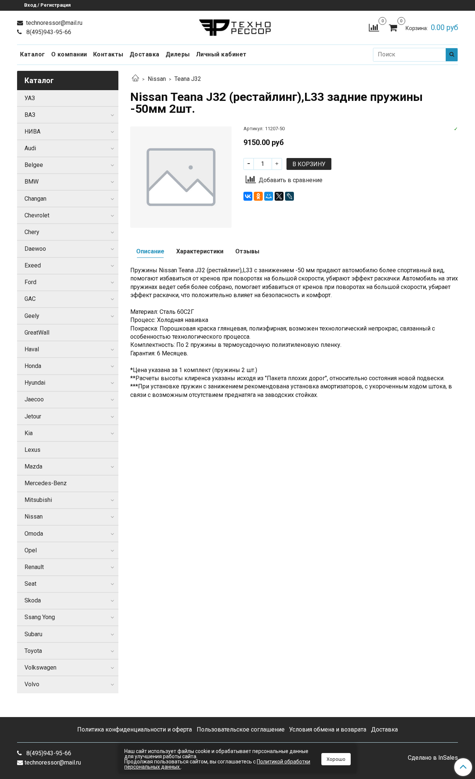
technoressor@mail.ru (53, 22)
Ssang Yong (39, 617)
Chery (31, 232)
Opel (30, 550)
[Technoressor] (237, 25)
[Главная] (135, 78)
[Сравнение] (374, 27)
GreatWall (36, 332)
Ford (30, 282)
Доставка (145, 54)
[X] (279, 196)
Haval (31, 349)
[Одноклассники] (258, 196)
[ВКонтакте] (247, 196)
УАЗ (29, 98)
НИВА (32, 131)
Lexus (32, 449)
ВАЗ (29, 114)
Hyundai (34, 382)
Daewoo (35, 248)
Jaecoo (34, 399)
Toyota (33, 650)
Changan (35, 198)
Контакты (108, 54)
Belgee (33, 164)
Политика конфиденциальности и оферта (134, 729)
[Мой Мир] (268, 196)
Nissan (157, 78)
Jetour (32, 416)
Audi (30, 148)
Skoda (32, 600)
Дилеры (178, 54)
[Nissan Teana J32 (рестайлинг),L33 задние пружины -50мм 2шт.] (181, 176)
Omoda (33, 533)
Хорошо (336, 759)
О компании (69, 54)
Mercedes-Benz (45, 483)
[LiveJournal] (289, 196)
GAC (30, 298)
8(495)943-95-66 (48, 32)
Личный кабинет (221, 54)
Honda (32, 365)
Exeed (32, 265)
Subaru (33, 634)
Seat (30, 583)
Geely (31, 315)
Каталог (32, 54)
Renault (34, 567)
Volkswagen (40, 667)
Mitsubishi (38, 499)
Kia (28, 433)
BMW (31, 181)
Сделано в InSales (433, 758)
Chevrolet (36, 215)
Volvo (31, 684)
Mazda (33, 466)
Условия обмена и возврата (327, 729)
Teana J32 (187, 78)
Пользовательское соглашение (241, 729)
